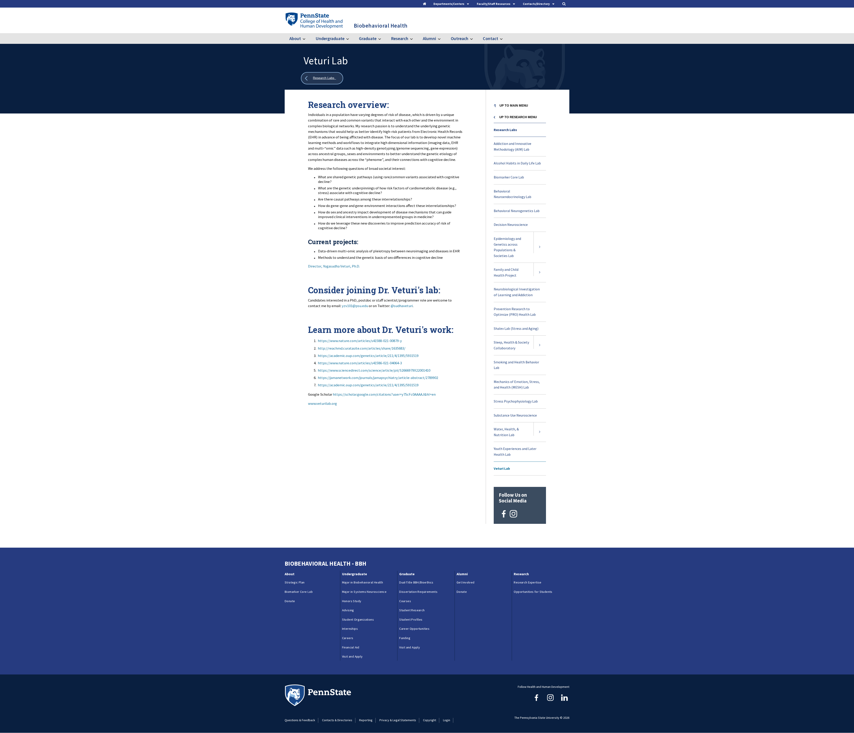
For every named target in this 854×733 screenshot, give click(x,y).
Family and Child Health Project (506, 272)
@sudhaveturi (402, 305)
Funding (404, 638)
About (295, 38)
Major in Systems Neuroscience (364, 592)
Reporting (366, 720)
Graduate (368, 38)
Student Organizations (358, 620)
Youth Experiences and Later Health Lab (515, 453)
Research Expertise (527, 582)
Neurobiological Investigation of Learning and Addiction (517, 292)
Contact (490, 38)
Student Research (412, 610)
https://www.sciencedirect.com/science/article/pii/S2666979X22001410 (374, 370)
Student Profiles (410, 620)
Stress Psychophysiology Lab (520, 403)
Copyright (429, 720)
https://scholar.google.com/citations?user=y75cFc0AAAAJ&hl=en (384, 394)
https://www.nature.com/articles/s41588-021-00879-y (360, 340)
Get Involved (466, 582)
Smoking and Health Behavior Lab (516, 367)
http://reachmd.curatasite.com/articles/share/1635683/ (361, 348)
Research (399, 38)
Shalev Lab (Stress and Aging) (520, 331)
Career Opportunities (414, 629)
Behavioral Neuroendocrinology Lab (518, 196)
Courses (405, 601)
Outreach (459, 38)
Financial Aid (350, 647)
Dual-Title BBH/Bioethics (416, 582)
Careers (347, 638)
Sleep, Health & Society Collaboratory (511, 345)
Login (446, 720)
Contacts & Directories (337, 720)
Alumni (429, 38)
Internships (350, 629)
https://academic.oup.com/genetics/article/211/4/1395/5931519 (368, 355)
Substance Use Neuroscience (515, 415)
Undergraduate (330, 38)
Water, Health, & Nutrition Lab (506, 432)
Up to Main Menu (514, 105)
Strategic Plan (295, 582)
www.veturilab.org (322, 403)
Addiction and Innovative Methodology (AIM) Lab (512, 146)
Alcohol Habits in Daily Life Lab (517, 163)
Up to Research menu (518, 117)
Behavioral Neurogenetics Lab (520, 213)
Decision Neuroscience (516, 227)
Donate (290, 601)
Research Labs (506, 130)
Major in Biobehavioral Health (362, 582)
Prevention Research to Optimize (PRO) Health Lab (520, 314)
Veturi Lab (502, 468)
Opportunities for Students (533, 592)
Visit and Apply (352, 656)
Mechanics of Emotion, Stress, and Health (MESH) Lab (517, 386)
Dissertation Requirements (418, 592)
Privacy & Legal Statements (397, 720)
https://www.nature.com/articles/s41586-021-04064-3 (360, 362)
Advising (348, 610)
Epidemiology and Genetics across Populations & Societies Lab (507, 247)
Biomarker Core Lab (509, 177)
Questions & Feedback (300, 720)
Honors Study (351, 601)
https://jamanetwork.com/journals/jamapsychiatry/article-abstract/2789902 (378, 377)
